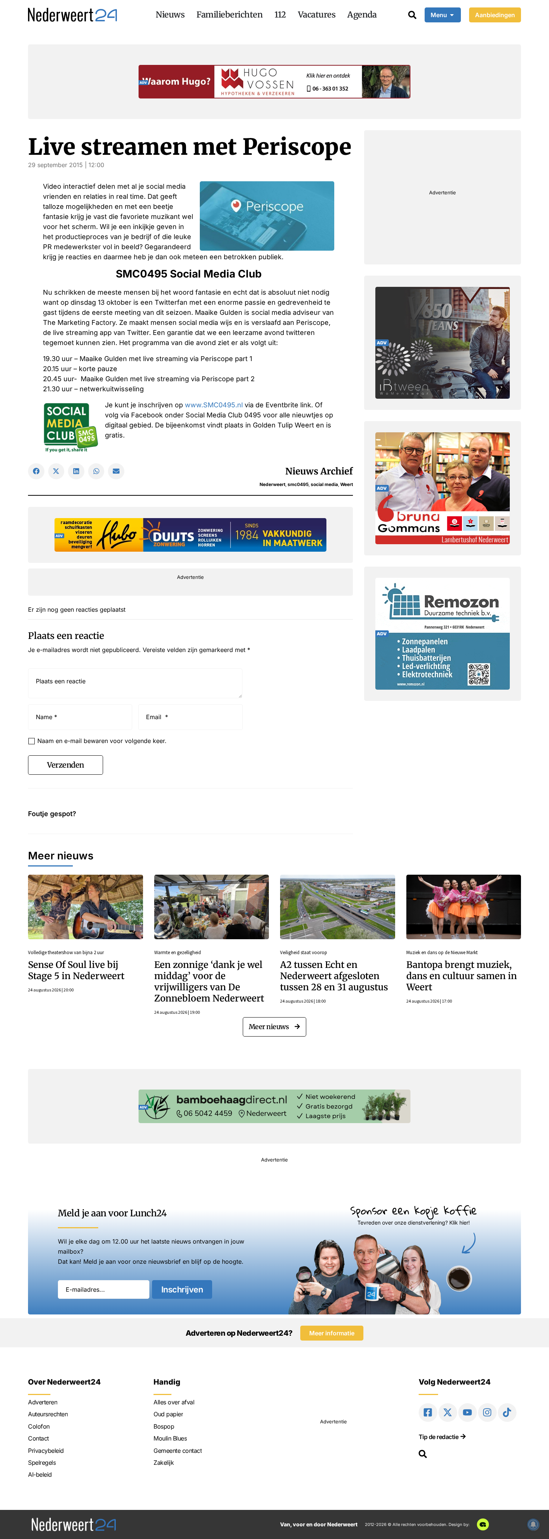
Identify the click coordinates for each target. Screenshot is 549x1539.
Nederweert (272, 484)
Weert (346, 484)
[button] (36, 471)
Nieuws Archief (319, 471)
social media (324, 484)
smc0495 (298, 484)
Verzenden (65, 765)
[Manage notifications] (533, 1524)
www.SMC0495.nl (214, 405)
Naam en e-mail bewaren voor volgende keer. (102, 741)
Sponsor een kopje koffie (413, 1210)
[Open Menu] (452, 14)
